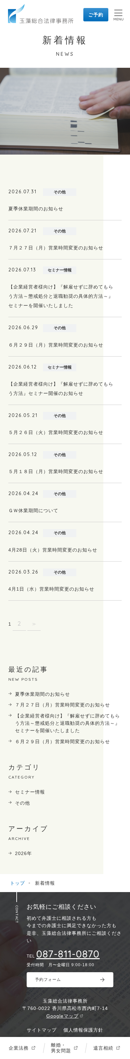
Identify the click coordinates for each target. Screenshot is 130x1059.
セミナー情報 (30, 792)
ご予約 (95, 14)
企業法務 (19, 1048)
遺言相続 (103, 1048)
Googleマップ (62, 1016)
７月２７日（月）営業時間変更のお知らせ (62, 704)
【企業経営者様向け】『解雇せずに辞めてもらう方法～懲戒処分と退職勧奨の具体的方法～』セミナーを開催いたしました (67, 723)
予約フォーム (48, 979)
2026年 (23, 853)
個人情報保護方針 (83, 1030)
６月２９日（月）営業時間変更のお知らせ (62, 741)
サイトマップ (42, 1030)
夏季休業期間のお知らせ (42, 694)
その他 (22, 803)
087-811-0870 (68, 953)
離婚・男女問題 (61, 1047)
